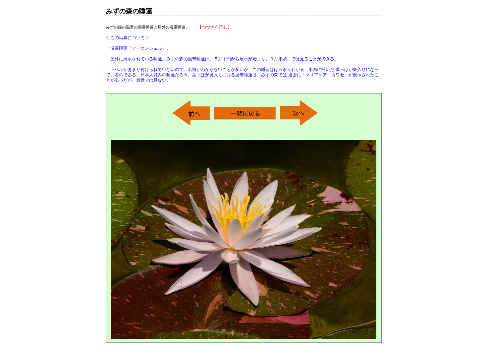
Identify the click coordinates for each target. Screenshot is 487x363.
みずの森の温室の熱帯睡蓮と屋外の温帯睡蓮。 (242, 54)
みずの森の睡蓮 (129, 11)
